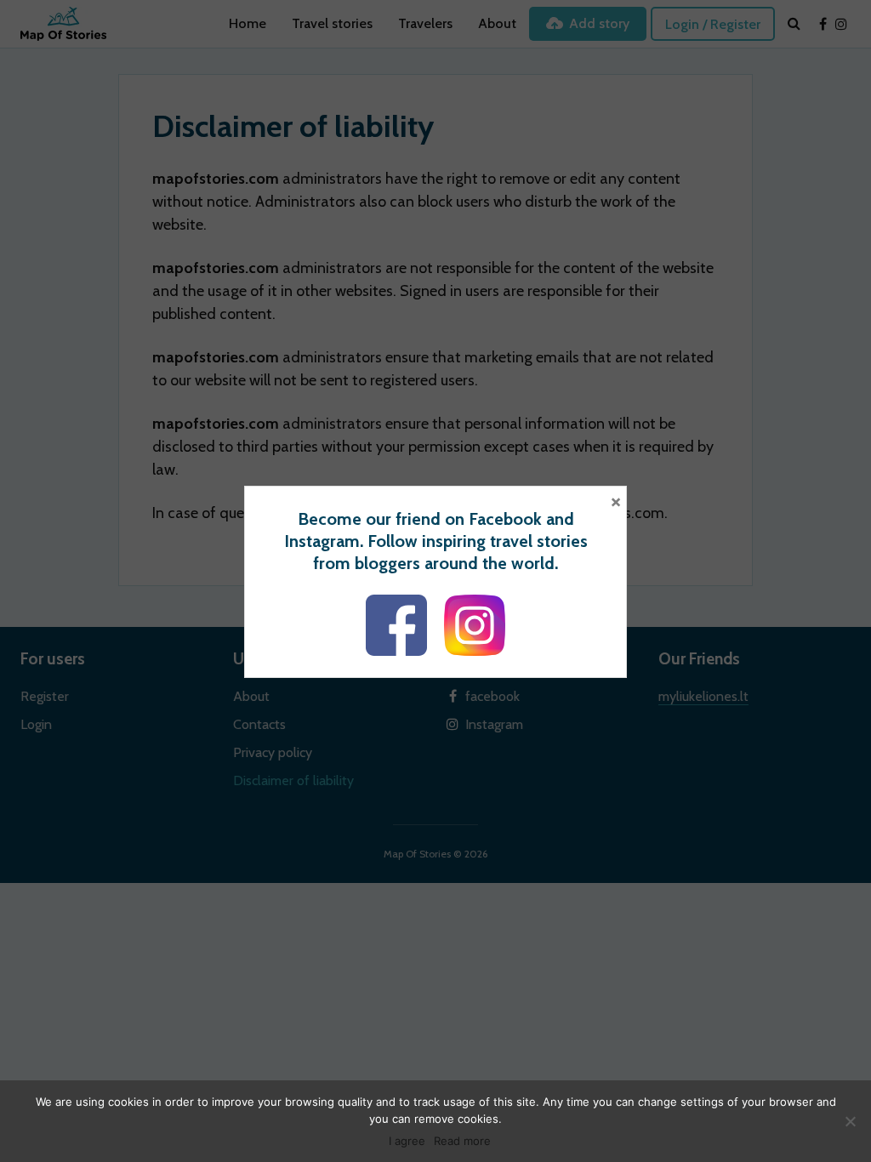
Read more (462, 1141)
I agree (407, 1141)
